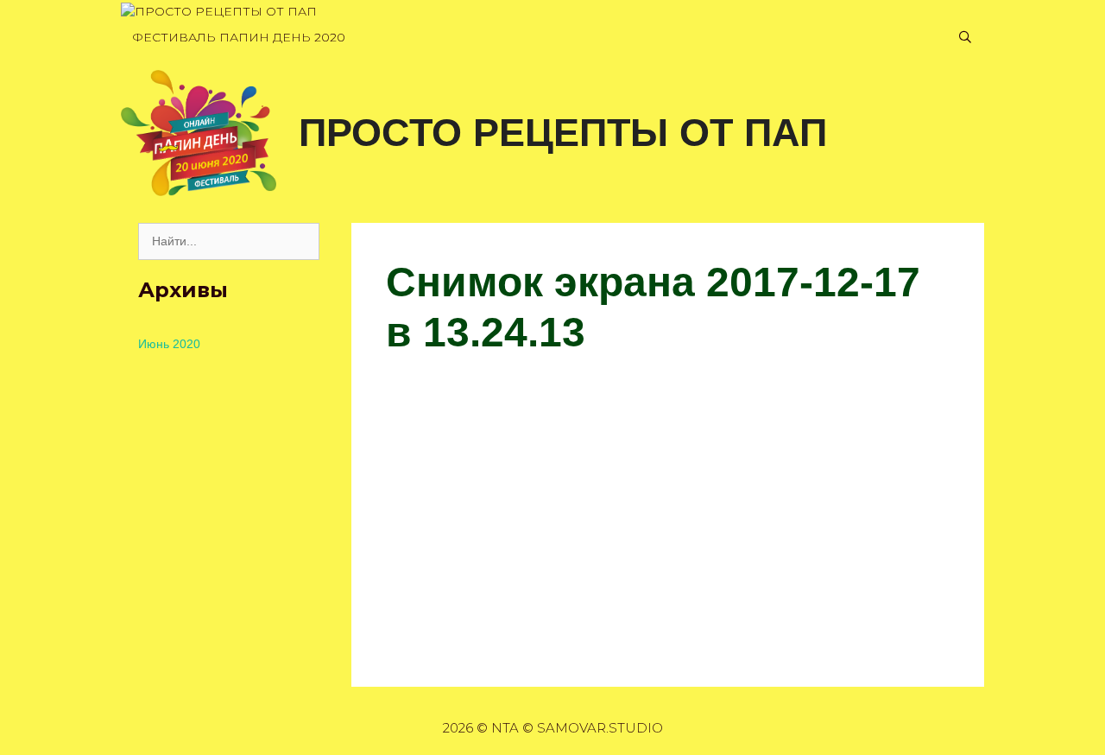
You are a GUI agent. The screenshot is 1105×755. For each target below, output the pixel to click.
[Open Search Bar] (965, 37)
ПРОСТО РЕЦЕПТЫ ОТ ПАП (563, 133)
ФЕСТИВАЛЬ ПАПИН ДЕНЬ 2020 (238, 37)
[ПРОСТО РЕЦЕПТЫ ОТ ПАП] (219, 12)
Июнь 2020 (169, 344)
